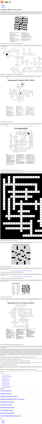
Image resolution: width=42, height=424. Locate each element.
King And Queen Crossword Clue (7, 407)
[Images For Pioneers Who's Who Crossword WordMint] (21, 99)
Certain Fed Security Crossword (7, 401)
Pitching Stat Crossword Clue (6, 380)
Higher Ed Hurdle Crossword (6, 383)
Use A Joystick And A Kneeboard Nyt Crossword (10, 415)
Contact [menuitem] (3, 4)
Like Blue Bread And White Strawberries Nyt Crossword (12, 399)
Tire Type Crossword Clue (5, 390)
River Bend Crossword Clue (5, 384)
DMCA (3, 421)
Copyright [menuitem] (3, 5)
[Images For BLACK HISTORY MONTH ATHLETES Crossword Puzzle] (21, 206)
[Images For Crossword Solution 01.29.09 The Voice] (21, 254)
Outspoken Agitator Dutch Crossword (7, 376)
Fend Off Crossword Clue (5, 393)
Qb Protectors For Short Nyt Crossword (8, 396)
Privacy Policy (4, 422)
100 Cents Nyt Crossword (5, 377)
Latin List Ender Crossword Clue (7, 413)
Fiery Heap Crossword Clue (6, 404)
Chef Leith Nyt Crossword (5, 381)
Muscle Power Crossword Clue (6, 387)
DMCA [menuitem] (3, 6)
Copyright (3, 420)
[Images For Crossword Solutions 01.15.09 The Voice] (21, 289)
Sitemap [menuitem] (3, 7)
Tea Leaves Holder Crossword (6, 410)
